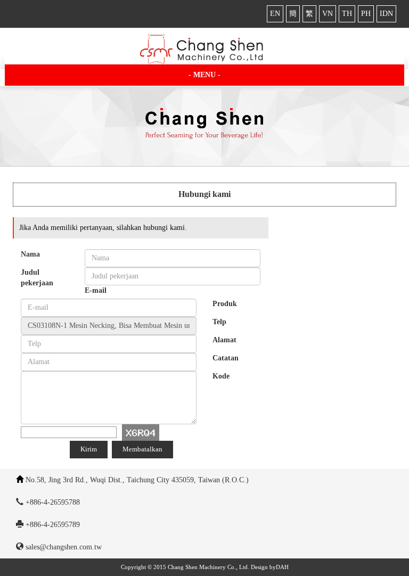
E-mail (96, 290)
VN (327, 14)
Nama (30, 254)
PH (366, 14)
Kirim (88, 449)
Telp (219, 322)
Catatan (225, 358)
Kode (221, 376)
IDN (386, 14)
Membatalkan (142, 449)
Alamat (224, 340)
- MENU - (204, 75)
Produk (224, 304)
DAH (282, 567)
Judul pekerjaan (37, 277)
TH (347, 14)
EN (275, 14)
